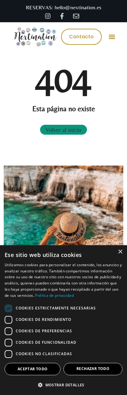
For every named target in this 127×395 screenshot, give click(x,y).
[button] (112, 37)
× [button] (120, 252)
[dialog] (63, 320)
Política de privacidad (54, 295)
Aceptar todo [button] (33, 369)
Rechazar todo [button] (92, 368)
